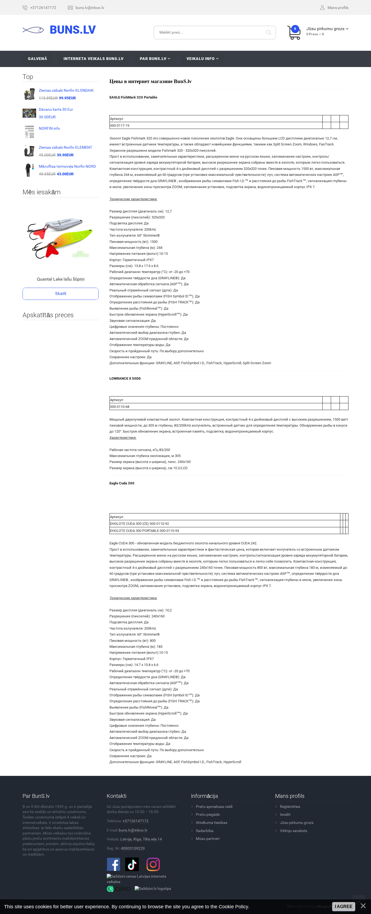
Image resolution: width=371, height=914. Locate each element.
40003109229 (133, 848)
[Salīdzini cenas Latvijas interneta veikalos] (141, 879)
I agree (344, 906)
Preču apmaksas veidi (214, 806)
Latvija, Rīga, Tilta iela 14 (141, 839)
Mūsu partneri (207, 838)
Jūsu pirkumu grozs (296, 822)
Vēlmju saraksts (293, 831)
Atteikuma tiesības (211, 822)
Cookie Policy (233, 906)
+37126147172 (135, 821)
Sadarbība (204, 831)
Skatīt (60, 293)
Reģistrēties (290, 806)
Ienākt (285, 814)
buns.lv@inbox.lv (133, 830)
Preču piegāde (208, 814)
